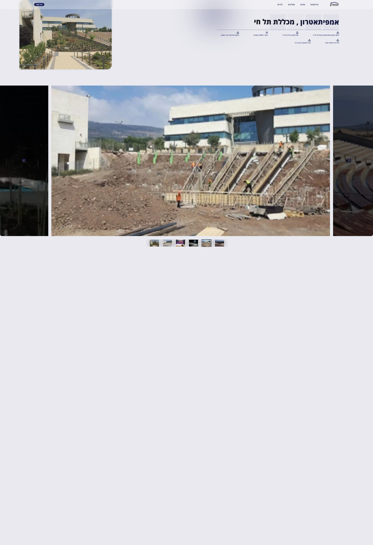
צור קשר (39, 4)
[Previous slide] (349, 161)
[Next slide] (24, 161)
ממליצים (291, 4)
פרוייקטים (314, 4)
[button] (219, 243)
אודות (302, 4)
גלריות (280, 4)
